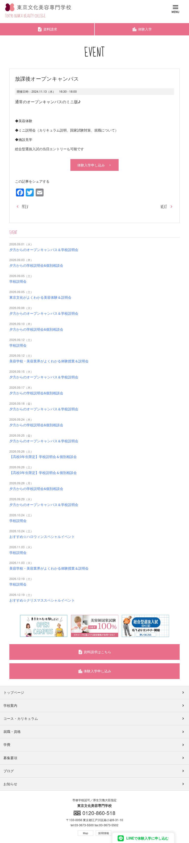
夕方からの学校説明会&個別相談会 (36, 265)
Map (85, 833)
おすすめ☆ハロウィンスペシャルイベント (42, 536)
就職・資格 (12, 731)
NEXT (164, 207)
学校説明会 (18, 281)
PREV (25, 207)
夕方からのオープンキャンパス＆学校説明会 (43, 249)
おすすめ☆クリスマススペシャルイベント (42, 600)
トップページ (13, 692)
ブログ (8, 770)
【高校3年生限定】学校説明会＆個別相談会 (43, 456)
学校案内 (10, 705)
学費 (6, 744)
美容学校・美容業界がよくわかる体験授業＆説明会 (49, 360)
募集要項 (10, 757)
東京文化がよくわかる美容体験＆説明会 (40, 297)
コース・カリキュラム (20, 718)
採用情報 (103, 833)
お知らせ (10, 783)
